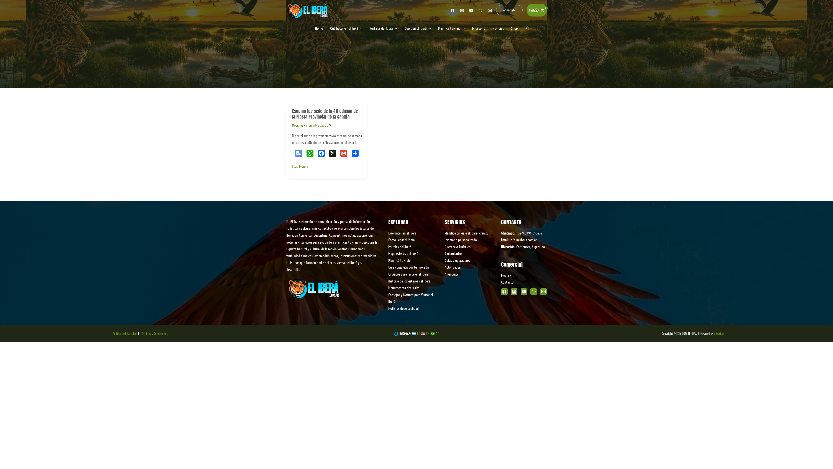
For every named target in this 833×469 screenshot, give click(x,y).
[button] (509, 10)
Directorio (478, 28)
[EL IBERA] (308, 9)
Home (319, 28)
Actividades (452, 267)
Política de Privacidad (125, 334)
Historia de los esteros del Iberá (409, 281)
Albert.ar (719, 334)
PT (437, 333)
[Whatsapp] (480, 10)
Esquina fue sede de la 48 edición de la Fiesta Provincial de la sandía (325, 114)
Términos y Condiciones (154, 334)
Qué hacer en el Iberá (344, 28)
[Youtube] (471, 10)
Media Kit (507, 275)
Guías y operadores (457, 260)
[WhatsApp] (533, 291)
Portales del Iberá (381, 28)
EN (428, 333)
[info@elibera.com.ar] (490, 10)
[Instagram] (462, 10)
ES (419, 333)
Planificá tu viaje (399, 260)
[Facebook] (452, 10)
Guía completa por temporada (408, 267)
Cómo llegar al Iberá (401, 240)
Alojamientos (453, 253)
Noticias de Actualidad (403, 308)
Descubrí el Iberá (415, 28)
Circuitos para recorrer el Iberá (408, 274)
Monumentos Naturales (403, 288)
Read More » (300, 167)
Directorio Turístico (458, 246)
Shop (514, 28)
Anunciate (451, 274)
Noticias (498, 28)
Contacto (507, 282)
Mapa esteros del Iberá (403, 253)
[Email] (543, 291)
